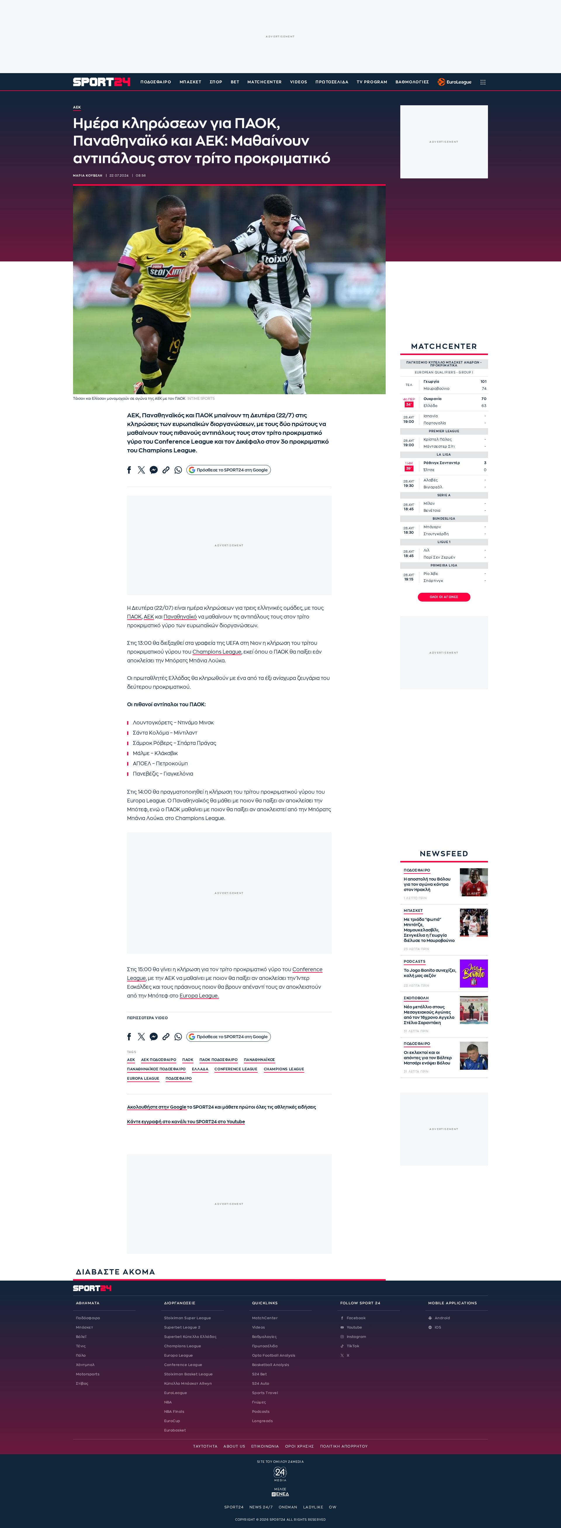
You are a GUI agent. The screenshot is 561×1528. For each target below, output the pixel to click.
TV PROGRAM (372, 82)
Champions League (217, 652)
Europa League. (199, 995)
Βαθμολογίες (264, 1336)
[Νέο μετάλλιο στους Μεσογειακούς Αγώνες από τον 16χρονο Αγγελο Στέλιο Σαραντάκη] (474, 1010)
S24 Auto (260, 1383)
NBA (168, 1402)
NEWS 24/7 (261, 1507)
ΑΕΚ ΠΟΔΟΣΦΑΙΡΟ (158, 1060)
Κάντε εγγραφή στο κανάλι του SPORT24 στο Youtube (186, 1122)
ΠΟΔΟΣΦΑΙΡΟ (417, 870)
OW (333, 1507)
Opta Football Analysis (273, 1355)
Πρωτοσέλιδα (265, 1346)
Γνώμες (259, 1402)
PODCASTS (415, 961)
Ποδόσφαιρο (156, 82)
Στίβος (82, 1383)
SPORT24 (234, 1507)
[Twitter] (141, 470)
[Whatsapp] (178, 470)
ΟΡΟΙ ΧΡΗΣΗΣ (299, 1446)
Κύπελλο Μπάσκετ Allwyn (188, 1383)
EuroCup (172, 1421)
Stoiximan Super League (187, 1318)
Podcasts (261, 1411)
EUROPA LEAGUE (143, 1078)
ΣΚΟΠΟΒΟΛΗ (416, 998)
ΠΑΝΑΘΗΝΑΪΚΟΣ (259, 1060)
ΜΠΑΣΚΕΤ (413, 910)
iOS (438, 1327)
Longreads (262, 1421)
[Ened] (280, 1493)
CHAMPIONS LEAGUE (284, 1069)
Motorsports (87, 1374)
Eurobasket (175, 1430)
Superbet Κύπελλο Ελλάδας (190, 1336)
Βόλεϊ (81, 1336)
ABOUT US (234, 1446)
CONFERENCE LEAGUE (235, 1069)
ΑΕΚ (149, 616)
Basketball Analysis (270, 1365)
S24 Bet (259, 1374)
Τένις (81, 1346)
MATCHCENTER (264, 82)
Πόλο (81, 1355)
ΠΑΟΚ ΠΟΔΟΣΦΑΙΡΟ (219, 1060)
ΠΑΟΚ (134, 616)
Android (442, 1318)
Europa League (178, 1355)
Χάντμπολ (85, 1365)
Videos (258, 1327)
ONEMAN (288, 1507)
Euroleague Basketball (453, 82)
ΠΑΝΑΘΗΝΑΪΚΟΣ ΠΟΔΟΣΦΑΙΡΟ (156, 1069)
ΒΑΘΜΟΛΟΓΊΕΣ (412, 82)
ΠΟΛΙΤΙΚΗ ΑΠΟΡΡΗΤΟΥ (344, 1446)
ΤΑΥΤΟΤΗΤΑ (205, 1446)
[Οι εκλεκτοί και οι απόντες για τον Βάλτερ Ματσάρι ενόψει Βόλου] (474, 1056)
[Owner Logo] (280, 1473)
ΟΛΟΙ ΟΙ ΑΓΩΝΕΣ (444, 597)
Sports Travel (265, 1393)
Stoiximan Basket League (188, 1374)
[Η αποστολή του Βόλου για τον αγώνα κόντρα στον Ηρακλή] (474, 882)
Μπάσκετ (191, 82)
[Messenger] (154, 470)
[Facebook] (129, 470)
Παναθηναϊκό (180, 616)
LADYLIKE (313, 1507)
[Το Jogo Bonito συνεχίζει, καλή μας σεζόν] (474, 973)
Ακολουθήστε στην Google (157, 1107)
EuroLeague (175, 1393)
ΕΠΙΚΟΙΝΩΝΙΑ (265, 1446)
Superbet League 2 (182, 1327)
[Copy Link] (166, 470)
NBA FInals (174, 1411)
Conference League (183, 1365)
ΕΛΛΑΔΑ (200, 1069)
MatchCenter (265, 1318)
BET (235, 82)
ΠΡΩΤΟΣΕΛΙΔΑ (332, 82)
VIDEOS (298, 82)
